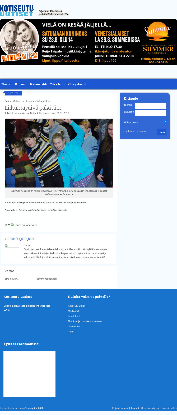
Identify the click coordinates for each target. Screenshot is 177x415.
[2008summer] (88, 66)
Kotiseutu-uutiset (77, 305)
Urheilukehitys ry (150, 408)
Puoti (70, 331)
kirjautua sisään (27, 278)
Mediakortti (74, 311)
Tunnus (128, 104)
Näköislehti (38, 84)
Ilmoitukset (74, 316)
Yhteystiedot (76, 84)
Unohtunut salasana (135, 131)
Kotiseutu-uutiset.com (12, 408)
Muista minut (131, 122)
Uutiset (17, 101)
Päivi (53, 113)
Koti (7, 101)
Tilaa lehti (57, 84)
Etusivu (6, 84)
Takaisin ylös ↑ (169, 408)
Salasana (129, 111)
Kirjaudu (21, 84)
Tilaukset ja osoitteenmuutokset (85, 321)
